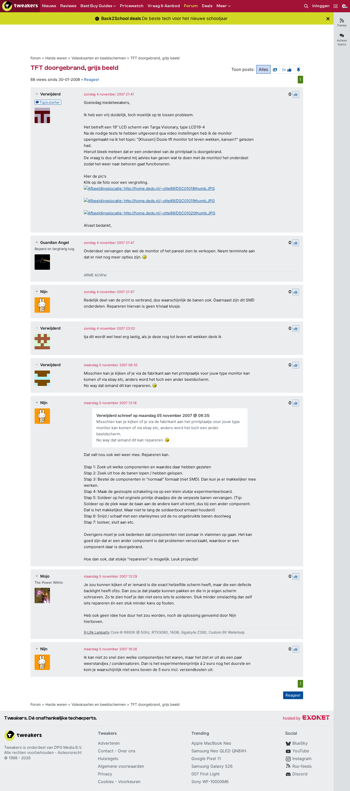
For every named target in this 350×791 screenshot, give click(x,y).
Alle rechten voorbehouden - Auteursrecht (42, 752)
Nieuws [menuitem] (49, 6)
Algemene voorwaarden (121, 766)
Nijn (43, 291)
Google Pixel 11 (206, 758)
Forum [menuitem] (191, 6)
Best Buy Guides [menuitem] (96, 6)
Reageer (91, 79)
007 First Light (205, 773)
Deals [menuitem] (207, 6)
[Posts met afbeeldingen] (275, 69)
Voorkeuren (129, 781)
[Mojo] (42, 595)
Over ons (126, 750)
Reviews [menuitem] (68, 6)
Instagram (302, 758)
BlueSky (300, 743)
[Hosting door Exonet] (306, 718)
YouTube (300, 750)
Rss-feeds (302, 766)
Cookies (106, 781)
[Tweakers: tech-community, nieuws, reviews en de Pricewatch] (20, 6)
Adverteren (109, 743)
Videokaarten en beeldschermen (98, 58)
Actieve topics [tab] (342, 42)
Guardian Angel (54, 242)
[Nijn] (42, 305)
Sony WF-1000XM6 (210, 781)
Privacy (105, 773)
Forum (35, 58)
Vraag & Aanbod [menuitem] (164, 6)
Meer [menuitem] (222, 6)
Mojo (44, 576)
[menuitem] (306, 6)
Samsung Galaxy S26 (212, 766)
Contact (106, 750)
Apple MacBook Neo (211, 743)
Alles (263, 69)
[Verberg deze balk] (328, 18)
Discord (299, 773)
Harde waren (56, 58)
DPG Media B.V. (68, 747)
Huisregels (108, 758)
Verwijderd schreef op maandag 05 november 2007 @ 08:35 (152, 415)
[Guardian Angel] (42, 262)
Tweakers (13, 747)
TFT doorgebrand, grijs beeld (155, 58)
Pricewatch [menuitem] (131, 6)
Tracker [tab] (342, 25)
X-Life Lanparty (97, 632)
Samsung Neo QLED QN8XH (218, 750)
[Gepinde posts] (298, 69)
